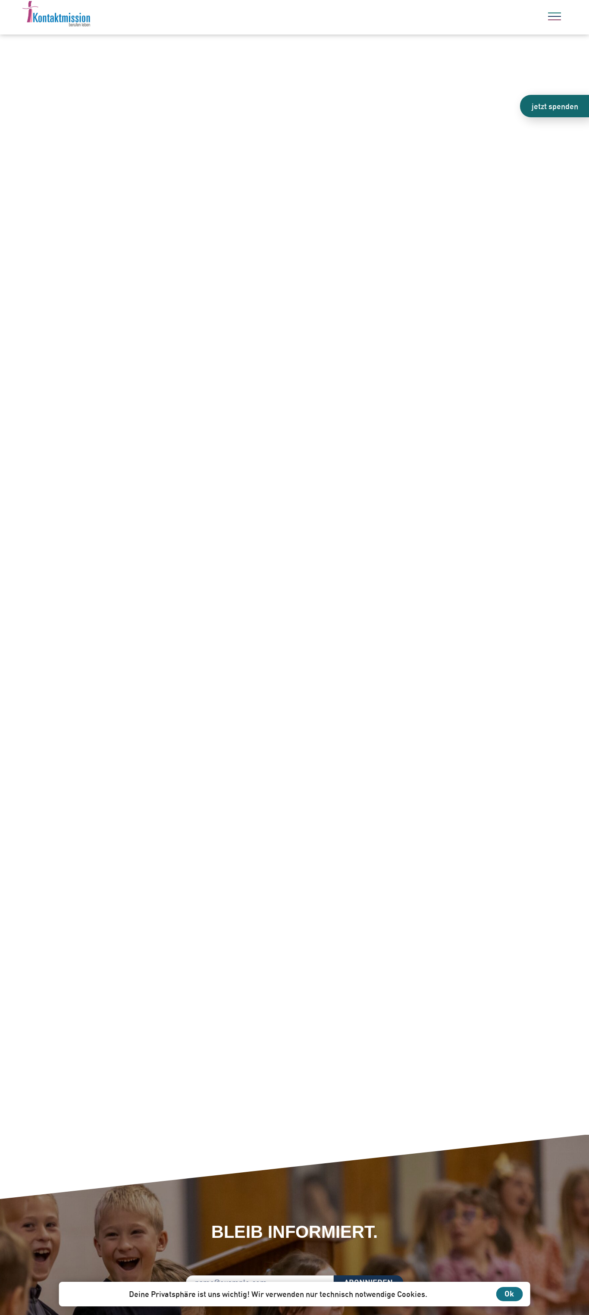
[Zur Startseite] (80, 15)
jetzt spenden (555, 106)
